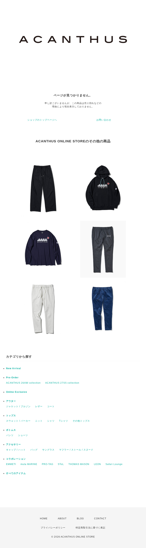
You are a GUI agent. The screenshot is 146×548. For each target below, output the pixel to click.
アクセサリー (13, 444)
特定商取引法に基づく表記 (90, 527)
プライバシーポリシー (53, 527)
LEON (97, 464)
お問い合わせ (103, 120)
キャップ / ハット (16, 449)
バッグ (34, 449)
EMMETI (11, 464)
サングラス (48, 449)
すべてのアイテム (16, 473)
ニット (39, 421)
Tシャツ (63, 421)
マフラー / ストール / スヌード (76, 449)
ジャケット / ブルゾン (18, 406)
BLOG (80, 518)
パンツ (9, 435)
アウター (11, 401)
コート (51, 406)
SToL (61, 464)
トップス (11, 415)
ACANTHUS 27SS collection (62, 383)
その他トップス (81, 421)
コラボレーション (16, 459)
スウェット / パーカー (18, 421)
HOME (44, 518)
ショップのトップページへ (42, 120)
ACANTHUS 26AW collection (23, 383)
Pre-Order (12, 377)
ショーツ (23, 435)
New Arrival (13, 368)
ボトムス (11, 430)
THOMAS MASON (78, 464)
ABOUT (62, 518)
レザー (39, 406)
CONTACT (100, 518)
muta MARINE (29, 464)
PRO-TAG (47, 464)
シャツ (51, 421)
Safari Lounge (114, 464)
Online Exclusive (16, 392)
